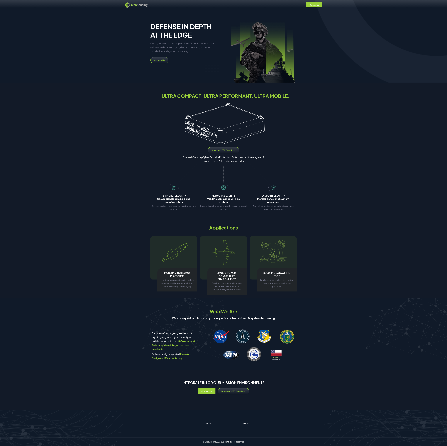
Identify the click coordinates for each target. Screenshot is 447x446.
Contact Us (314, 5)
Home (208, 423)
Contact (246, 423)
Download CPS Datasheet (224, 150)
